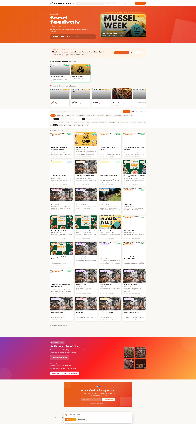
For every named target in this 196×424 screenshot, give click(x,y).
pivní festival (100, 115)
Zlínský (139, 122)
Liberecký (94, 122)
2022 (78, 125)
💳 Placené (96, 119)
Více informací (102, 416)
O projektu (119, 3)
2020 (87, 125)
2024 (69, 125)
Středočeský (61, 122)
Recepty (125, 3)
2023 (74, 125)
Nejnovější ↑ (71, 119)
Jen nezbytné (81, 419)
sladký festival (90, 115)
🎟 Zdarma (89, 119)
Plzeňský (75, 122)
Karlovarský (81, 122)
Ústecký (88, 122)
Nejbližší (56, 119)
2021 (83, 125)
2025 (65, 125)
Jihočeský (68, 122)
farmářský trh (118, 115)
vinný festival (109, 115)
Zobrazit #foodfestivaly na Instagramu (65, 373)
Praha (55, 122)
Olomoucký (133, 122)
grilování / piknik (70, 115)
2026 (60, 125)
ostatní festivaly (128, 115)
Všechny (55, 125)
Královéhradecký (103, 122)
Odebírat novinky (108, 399)
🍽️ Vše (53, 115)
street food (60, 115)
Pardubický (111, 122)
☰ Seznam (126, 111)
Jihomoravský (125, 122)
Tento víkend (63, 119)
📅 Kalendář (135, 111)
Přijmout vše (70, 419)
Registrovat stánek (122, 53)
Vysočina (118, 122)
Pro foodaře (131, 3)
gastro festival (80, 115)
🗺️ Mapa (142, 111)
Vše (83, 119)
